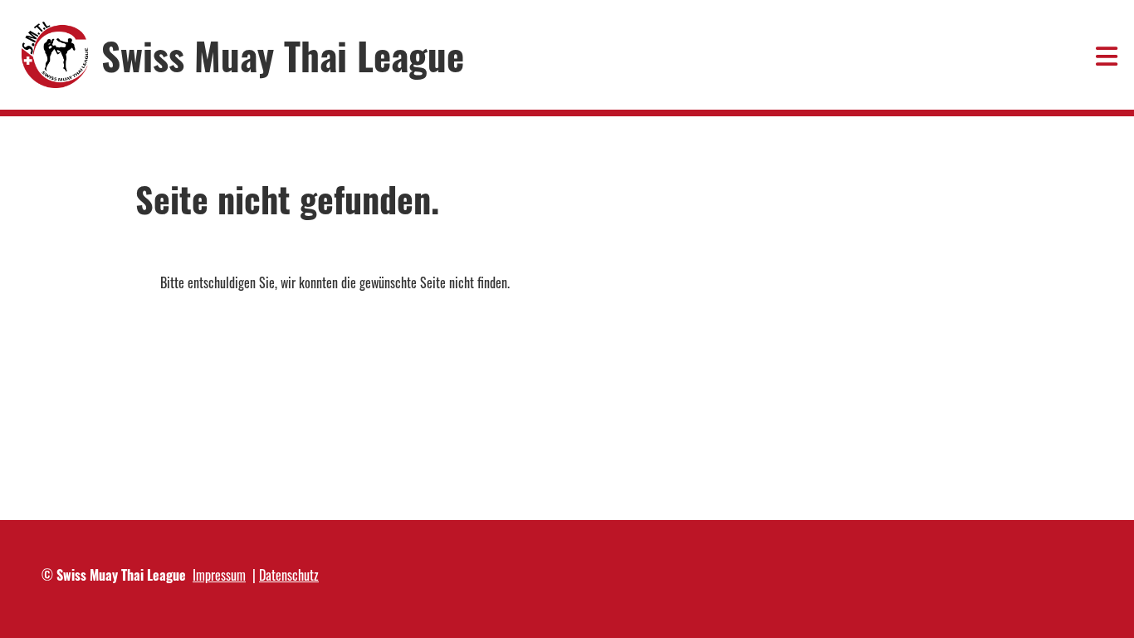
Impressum (219, 575)
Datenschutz (289, 575)
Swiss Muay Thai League (282, 55)
